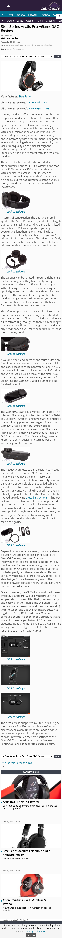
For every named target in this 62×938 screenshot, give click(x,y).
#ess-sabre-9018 (18, 45)
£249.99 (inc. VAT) (39, 102)
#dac (8, 45)
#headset (48, 45)
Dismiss (31, 935)
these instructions (37, 497)
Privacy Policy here (35, 931)
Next (57, 57)
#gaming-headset (35, 45)
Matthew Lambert (10, 38)
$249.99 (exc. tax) (38, 108)
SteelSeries (25, 96)
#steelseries (18, 48)
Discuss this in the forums (16, 763)
